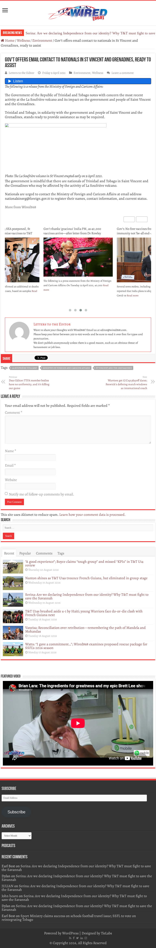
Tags (60, 553)
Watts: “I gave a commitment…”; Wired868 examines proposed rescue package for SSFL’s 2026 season (86, 646)
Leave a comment (123, 73)
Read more (133, 295)
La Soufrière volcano (24, 368)
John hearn (10, 895)
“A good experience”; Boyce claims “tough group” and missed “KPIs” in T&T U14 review (84, 563)
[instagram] (85, 938)
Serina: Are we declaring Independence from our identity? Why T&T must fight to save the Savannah (86, 596)
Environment (42, 40)
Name (10, 450)
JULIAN (7, 886)
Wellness (23, 40)
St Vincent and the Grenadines (114, 368)
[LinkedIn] (81, 938)
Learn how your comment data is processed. (92, 514)
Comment (13, 412)
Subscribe (16, 812)
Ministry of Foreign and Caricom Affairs (66, 368)
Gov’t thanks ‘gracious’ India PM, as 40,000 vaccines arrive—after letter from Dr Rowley (72, 231)
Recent (9, 553)
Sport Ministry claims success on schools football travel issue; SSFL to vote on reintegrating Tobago (69, 917)
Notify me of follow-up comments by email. (41, 494)
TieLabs (106, 933)
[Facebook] (74, 938)
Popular (25, 553)
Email (10, 465)
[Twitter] (77, 938)
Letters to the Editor (21, 73)
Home (9, 40)
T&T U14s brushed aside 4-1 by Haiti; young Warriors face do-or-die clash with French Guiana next (84, 613)
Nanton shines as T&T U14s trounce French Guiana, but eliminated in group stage (86, 578)
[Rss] (70, 938)
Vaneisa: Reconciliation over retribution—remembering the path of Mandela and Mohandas (85, 629)
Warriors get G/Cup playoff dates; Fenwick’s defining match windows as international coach (126, 382)
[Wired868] (78, 12)
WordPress (70, 933)
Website (11, 479)
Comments (44, 553)
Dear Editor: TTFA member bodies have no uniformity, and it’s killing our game (29, 382)
